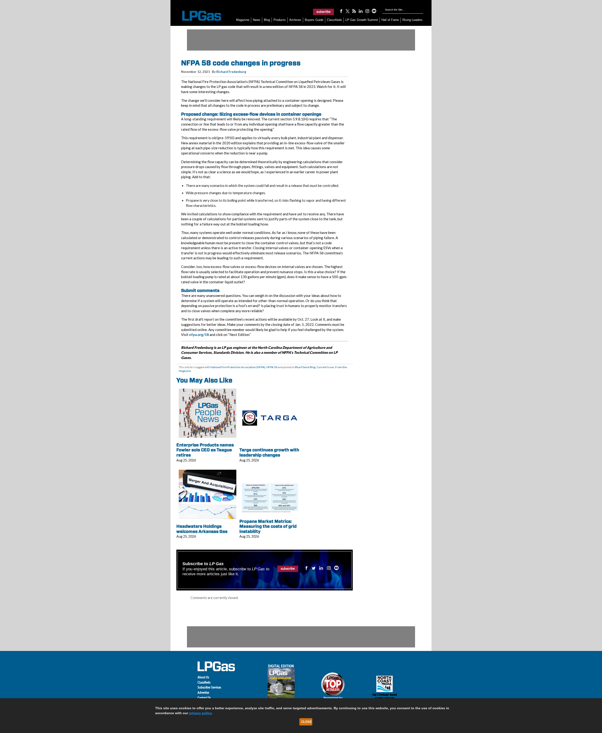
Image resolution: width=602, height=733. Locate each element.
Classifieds (334, 20)
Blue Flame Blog (305, 367)
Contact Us (204, 697)
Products (279, 20)
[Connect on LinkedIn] (360, 11)
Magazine (242, 20)
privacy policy (200, 713)
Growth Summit (361, 20)
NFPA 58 (271, 367)
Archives (295, 20)
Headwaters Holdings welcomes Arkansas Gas (201, 529)
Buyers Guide (314, 20)
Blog (267, 20)
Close (306, 722)
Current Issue (325, 367)
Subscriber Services (209, 687)
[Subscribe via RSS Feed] (354, 11)
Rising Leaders (412, 20)
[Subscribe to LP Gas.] (323, 11)
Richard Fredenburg (231, 72)
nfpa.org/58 (199, 334)
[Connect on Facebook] (341, 11)
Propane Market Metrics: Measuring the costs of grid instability (268, 526)
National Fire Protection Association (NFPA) (237, 367)
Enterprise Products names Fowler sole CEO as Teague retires (205, 449)
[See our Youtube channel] (374, 11)
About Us (203, 677)
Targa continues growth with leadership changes (269, 452)
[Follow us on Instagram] (367, 11)
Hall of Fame (390, 20)
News (256, 20)
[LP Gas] (197, 16)
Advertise (203, 692)
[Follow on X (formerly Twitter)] (347, 11)
